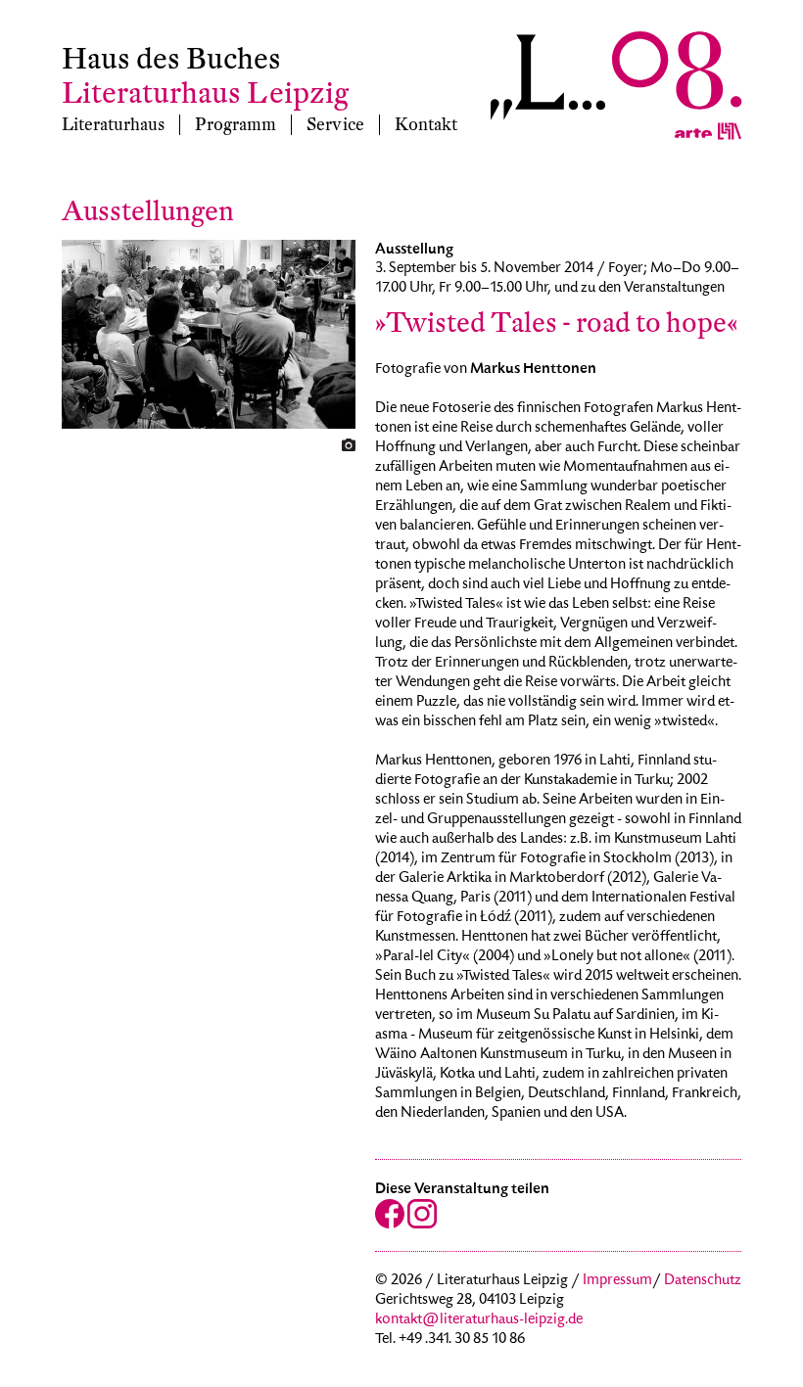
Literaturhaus (113, 125)
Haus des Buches (171, 59)
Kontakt (426, 125)
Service (335, 125)
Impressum (617, 1281)
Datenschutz (702, 1281)
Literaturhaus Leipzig (205, 93)
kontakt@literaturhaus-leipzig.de (479, 1320)
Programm (235, 125)
